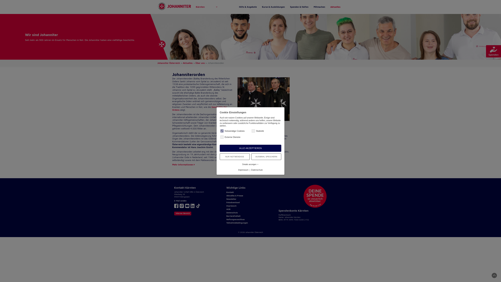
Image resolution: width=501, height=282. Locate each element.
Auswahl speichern (266, 156)
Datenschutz (257, 170)
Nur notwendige (234, 156)
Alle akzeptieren (250, 148)
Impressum (243, 170)
